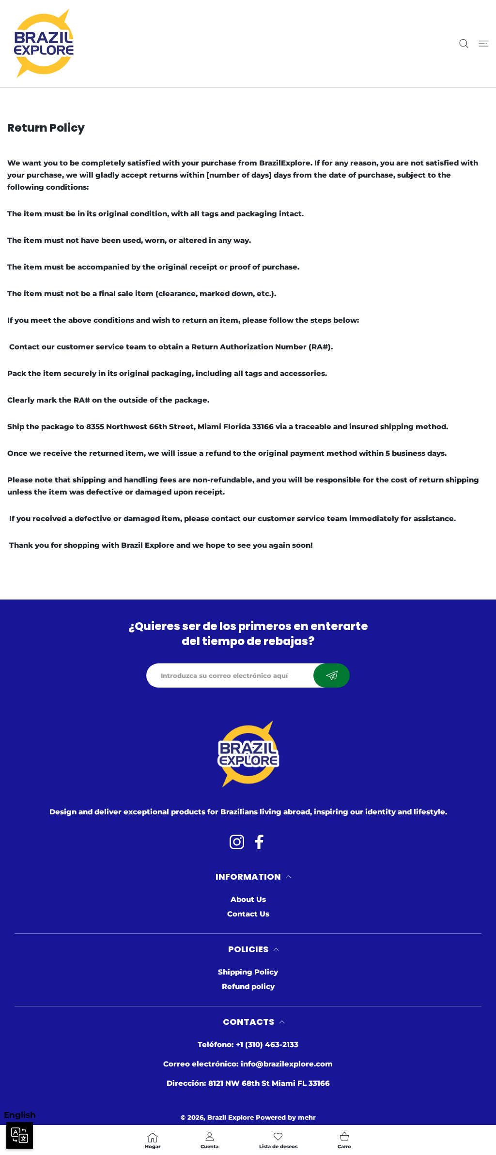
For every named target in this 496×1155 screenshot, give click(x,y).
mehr (307, 1117)
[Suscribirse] (331, 675)
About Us (248, 899)
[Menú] (484, 43)
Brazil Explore (230, 1117)
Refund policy (248, 986)
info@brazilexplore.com (287, 1063)
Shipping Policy (248, 971)
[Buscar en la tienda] (464, 43)
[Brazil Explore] (43, 43)
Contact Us (248, 913)
